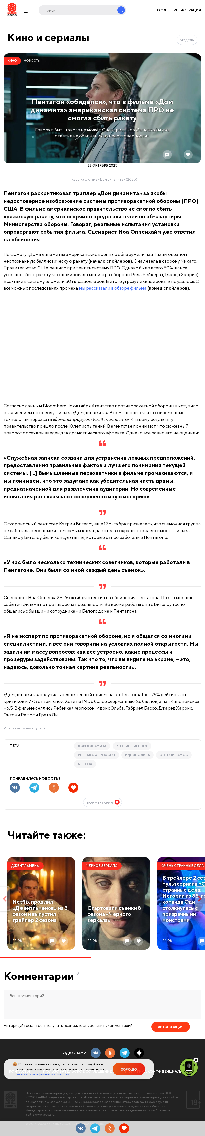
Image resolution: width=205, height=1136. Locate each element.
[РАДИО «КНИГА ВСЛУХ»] (189, 1067)
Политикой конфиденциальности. (41, 1074)
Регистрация (187, 10)
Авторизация (171, 1027)
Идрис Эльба (137, 755)
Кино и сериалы (49, 37)
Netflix (85, 764)
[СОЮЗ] (11, 1100)
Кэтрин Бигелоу (132, 746)
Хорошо (129, 1069)
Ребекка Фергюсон (96, 755)
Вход (161, 10)
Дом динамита (92, 746)
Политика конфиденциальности (160, 1071)
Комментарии (102, 802)
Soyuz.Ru (12, 9)
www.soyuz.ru (34, 728)
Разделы (187, 40)
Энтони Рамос (174, 755)
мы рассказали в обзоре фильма (113, 288)
